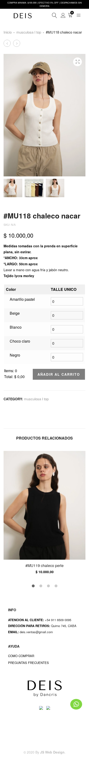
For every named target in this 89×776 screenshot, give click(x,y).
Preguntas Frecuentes (28, 662)
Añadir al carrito (58, 374)
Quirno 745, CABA (64, 625)
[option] (44, 512)
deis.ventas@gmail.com (37, 632)
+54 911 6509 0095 (58, 620)
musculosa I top (28, 32)
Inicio (8, 32)
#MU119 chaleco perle (44, 565)
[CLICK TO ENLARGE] (77, 61)
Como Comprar (21, 656)
